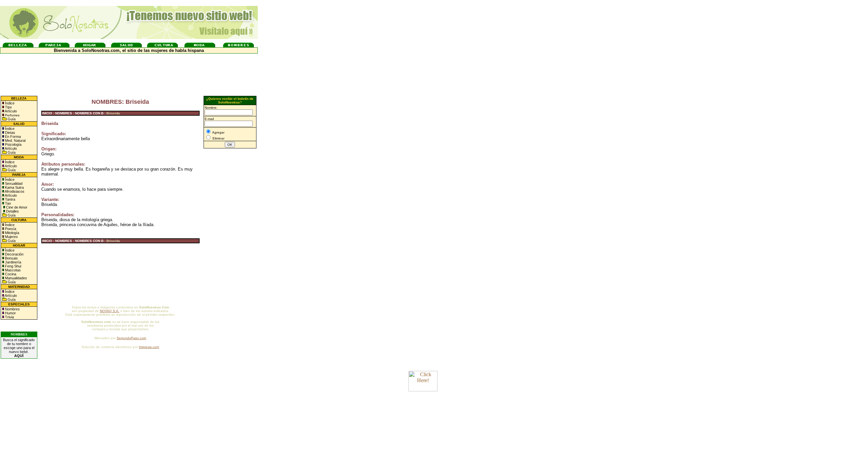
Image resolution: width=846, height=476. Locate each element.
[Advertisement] (230, 259)
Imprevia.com (149, 347)
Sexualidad (13, 183)
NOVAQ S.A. (109, 311)
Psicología (12, 144)
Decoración (13, 254)
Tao (7, 203)
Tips (8, 107)
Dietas (9, 133)
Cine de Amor (16, 207)
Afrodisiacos (14, 191)
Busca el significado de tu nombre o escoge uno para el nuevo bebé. (19, 348)
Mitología (11, 233)
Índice (9, 103)
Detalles (12, 211)
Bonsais (11, 258)
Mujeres (11, 237)
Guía (11, 119)
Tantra (9, 199)
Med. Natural (14, 140)
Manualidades (15, 278)
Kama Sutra (14, 187)
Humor (10, 313)
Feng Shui (12, 266)
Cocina (10, 274)
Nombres (12, 309)
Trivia (9, 317)
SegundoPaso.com (131, 338)
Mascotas (12, 270)
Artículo (11, 111)
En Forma (12, 137)
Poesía (10, 229)
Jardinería (12, 262)
